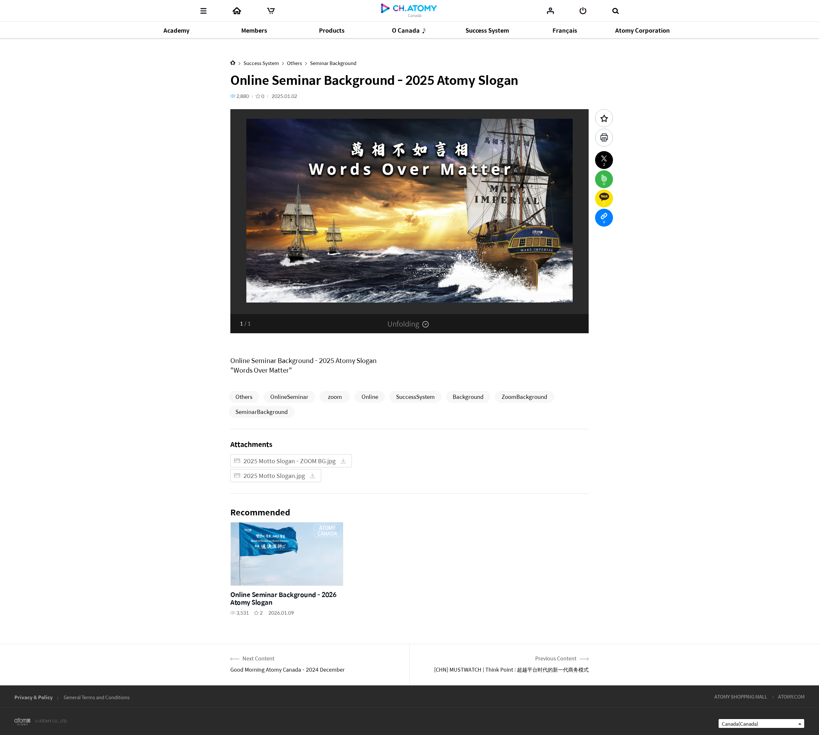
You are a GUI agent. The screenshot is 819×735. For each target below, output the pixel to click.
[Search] (615, 11)
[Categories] (203, 11)
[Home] (236, 11)
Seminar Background (333, 63)
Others (294, 63)
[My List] (550, 10)
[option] (409, 211)
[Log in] (583, 11)
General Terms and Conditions (97, 697)
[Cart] (271, 11)
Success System (261, 63)
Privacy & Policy (33, 697)
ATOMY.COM (791, 696)
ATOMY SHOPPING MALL (740, 696)
